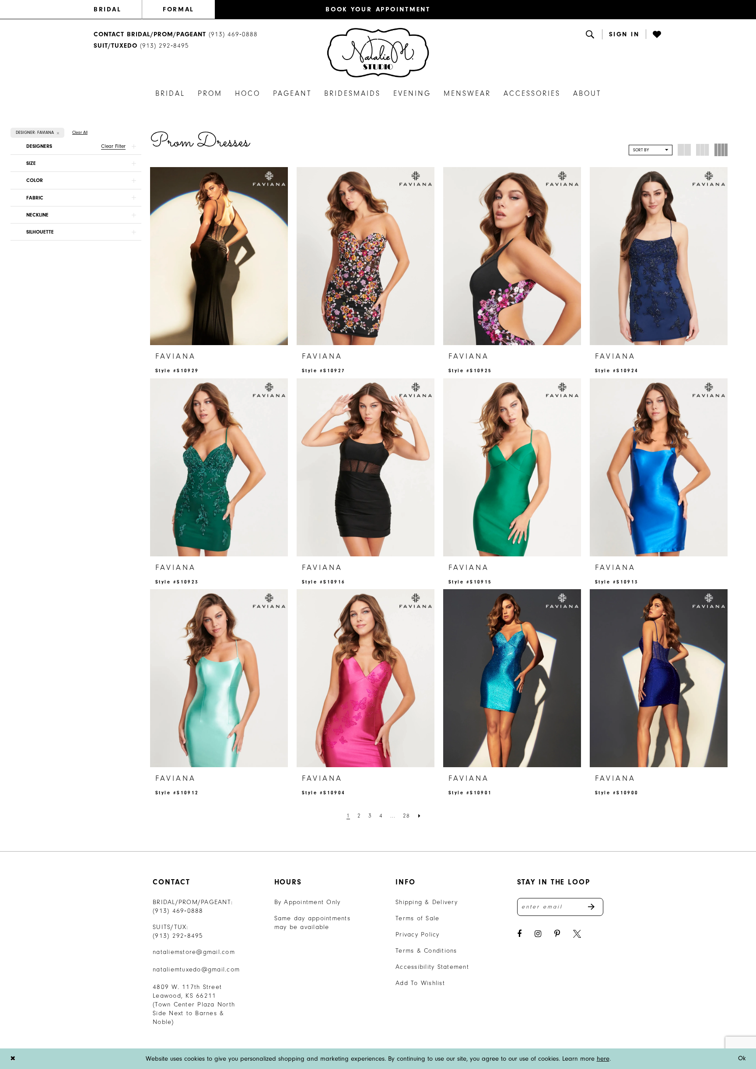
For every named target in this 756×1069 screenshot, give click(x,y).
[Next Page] (419, 815)
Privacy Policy (418, 934)
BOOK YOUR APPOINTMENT (378, 9)
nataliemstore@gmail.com (194, 952)
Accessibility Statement (432, 967)
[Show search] (590, 34)
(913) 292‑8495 (178, 936)
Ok (742, 1058)
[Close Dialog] (12, 1058)
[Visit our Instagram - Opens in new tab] (538, 934)
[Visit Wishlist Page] (657, 34)
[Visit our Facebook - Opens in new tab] (519, 934)
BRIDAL (107, 9)
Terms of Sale (417, 918)
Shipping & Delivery (427, 902)
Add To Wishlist (420, 983)
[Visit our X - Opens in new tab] (577, 934)
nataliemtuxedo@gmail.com (196, 969)
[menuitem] (118, 9)
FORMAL (178, 9)
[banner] (378, 52)
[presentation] (219, 256)
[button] (624, 34)
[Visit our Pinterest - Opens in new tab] (557, 934)
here (603, 1058)
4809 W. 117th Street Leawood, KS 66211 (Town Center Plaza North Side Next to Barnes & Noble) (194, 1004)
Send (595, 907)
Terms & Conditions (426, 950)
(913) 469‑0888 (178, 911)
